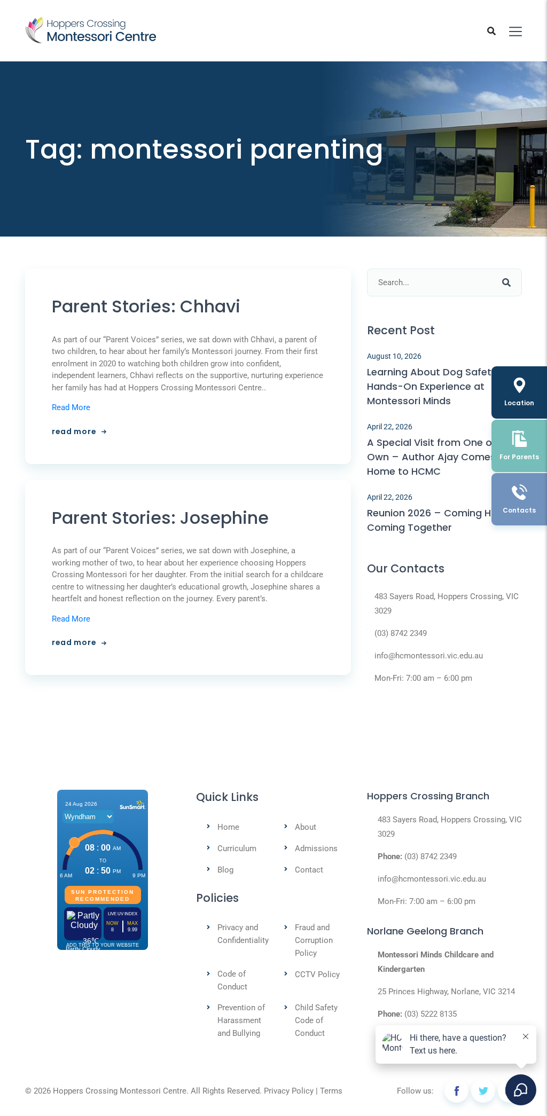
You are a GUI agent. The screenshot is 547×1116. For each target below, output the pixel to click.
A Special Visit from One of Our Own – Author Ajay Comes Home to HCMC (441, 457)
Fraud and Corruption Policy (314, 940)
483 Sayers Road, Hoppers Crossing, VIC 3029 (446, 604)
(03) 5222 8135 (430, 1014)
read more (74, 431)
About (305, 827)
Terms (331, 1091)
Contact (309, 870)
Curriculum (236, 848)
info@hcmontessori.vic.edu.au (428, 656)
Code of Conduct (232, 980)
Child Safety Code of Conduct (316, 1020)
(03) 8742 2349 (400, 633)
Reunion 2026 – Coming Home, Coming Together (441, 520)
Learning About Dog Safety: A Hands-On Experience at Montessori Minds (438, 386)
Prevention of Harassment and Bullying (241, 1020)
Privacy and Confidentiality (243, 934)
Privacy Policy (289, 1091)
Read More (71, 407)
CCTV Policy (317, 974)
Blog (225, 870)
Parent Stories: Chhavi (146, 306)
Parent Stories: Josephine (160, 518)
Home (228, 827)
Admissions (316, 848)
